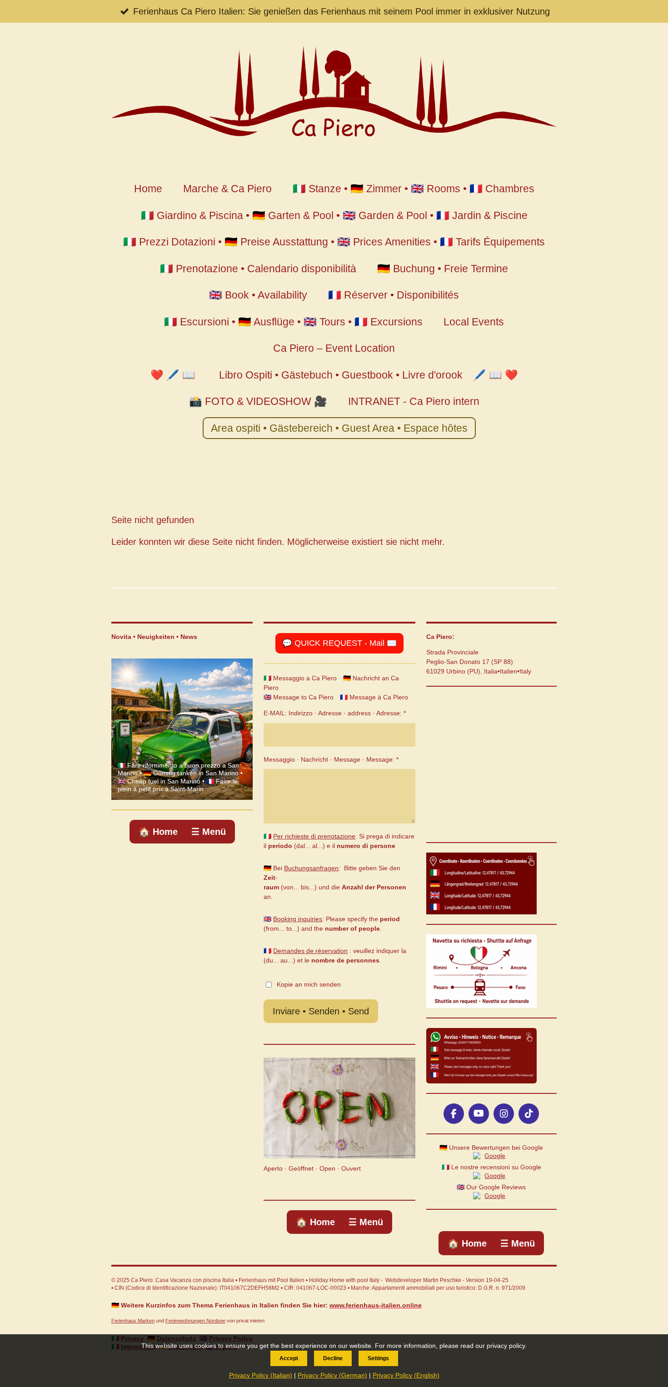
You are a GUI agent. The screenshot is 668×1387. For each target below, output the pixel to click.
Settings (378, 1358)
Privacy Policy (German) (332, 1375)
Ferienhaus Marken (133, 1320)
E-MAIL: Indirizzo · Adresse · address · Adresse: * (335, 713)
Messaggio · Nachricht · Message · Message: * (331, 759)
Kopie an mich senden (309, 984)
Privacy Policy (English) (406, 1375)
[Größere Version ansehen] (481, 884)
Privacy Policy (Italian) (260, 1375)
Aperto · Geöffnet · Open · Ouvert (312, 1168)
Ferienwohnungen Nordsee (195, 1320)
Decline (333, 1358)
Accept (288, 1358)
